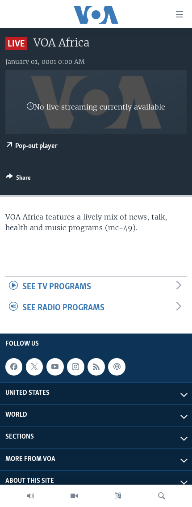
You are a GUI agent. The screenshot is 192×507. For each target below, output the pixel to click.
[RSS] (96, 366)
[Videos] (74, 496)
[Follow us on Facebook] (13, 366)
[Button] (18, 179)
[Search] (161, 496)
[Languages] (117, 496)
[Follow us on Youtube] (54, 366)
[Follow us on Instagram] (75, 366)
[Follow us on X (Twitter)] (34, 366)
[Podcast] (116, 366)
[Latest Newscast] (30, 496)
